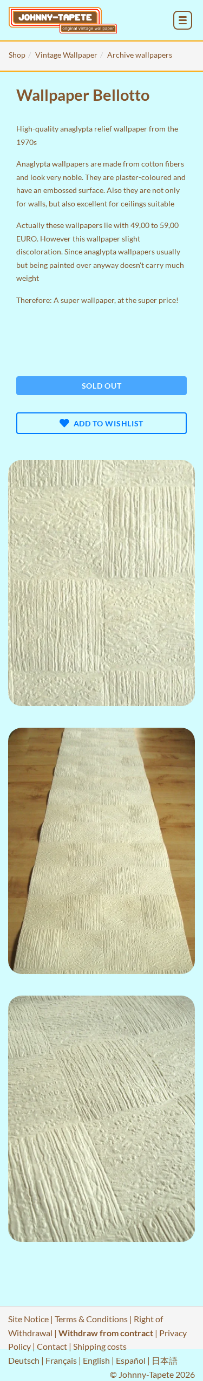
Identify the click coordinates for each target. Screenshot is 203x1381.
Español (131, 1360)
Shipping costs (100, 1346)
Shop (17, 54)
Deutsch (24, 1360)
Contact (52, 1346)
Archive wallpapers (139, 54)
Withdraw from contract (105, 1333)
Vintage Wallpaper (66, 54)
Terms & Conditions (91, 1319)
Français (61, 1360)
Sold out (102, 385)
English (96, 1360)
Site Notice (28, 1319)
